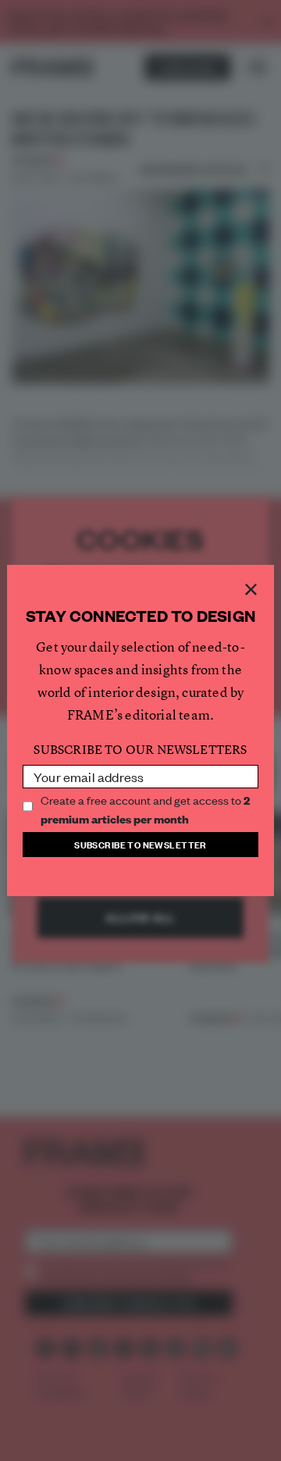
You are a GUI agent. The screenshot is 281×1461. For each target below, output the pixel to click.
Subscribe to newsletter (140, 844)
